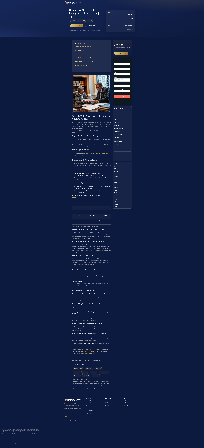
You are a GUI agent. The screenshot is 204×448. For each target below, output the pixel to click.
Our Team (93, 2)
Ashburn (116, 171)
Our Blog (99, 2)
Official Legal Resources (79, 50)
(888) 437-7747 (119, 45)
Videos (105, 2)
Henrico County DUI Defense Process (82, 54)
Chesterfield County (84, 351)
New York (116, 195)
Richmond (116, 180)
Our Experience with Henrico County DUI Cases (84, 61)
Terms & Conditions (190, 443)
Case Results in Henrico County (81, 65)
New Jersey (116, 190)
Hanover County (94, 351)
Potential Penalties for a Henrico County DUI (83, 57)
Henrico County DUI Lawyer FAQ (81, 69)
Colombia (116, 204)
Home (88, 2)
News (110, 2)
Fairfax (115, 166)
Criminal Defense (79, 353)
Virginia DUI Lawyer (89, 349)
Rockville (116, 185)
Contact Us (116, 2)
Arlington (116, 176)
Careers (201, 443)
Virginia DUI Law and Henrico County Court (83, 46)
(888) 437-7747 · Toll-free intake (132, 2)
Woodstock (116, 199)
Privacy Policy (196, 443)
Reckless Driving (88, 353)
